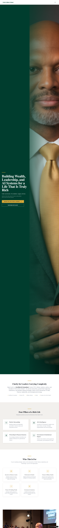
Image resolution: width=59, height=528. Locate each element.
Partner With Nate (13, 205)
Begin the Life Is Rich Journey (12, 201)
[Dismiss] (57, 526)
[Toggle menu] (55, 2)
